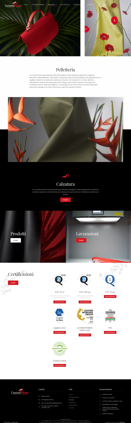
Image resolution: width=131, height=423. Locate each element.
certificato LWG (107, 394)
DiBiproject (122, 422)
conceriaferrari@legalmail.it (53, 403)
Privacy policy (7, 422)
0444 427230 (45, 396)
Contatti (90, 5)
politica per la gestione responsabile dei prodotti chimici (110, 409)
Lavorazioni (65, 5)
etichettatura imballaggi (109, 404)
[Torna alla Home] (13, 4)
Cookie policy (15, 422)
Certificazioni (78, 5)
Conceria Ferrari (38, 5)
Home (26, 5)
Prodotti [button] (51, 5)
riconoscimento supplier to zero (112, 401)
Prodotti (71, 400)
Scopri (65, 200)
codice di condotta (108, 398)
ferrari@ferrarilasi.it (47, 400)
